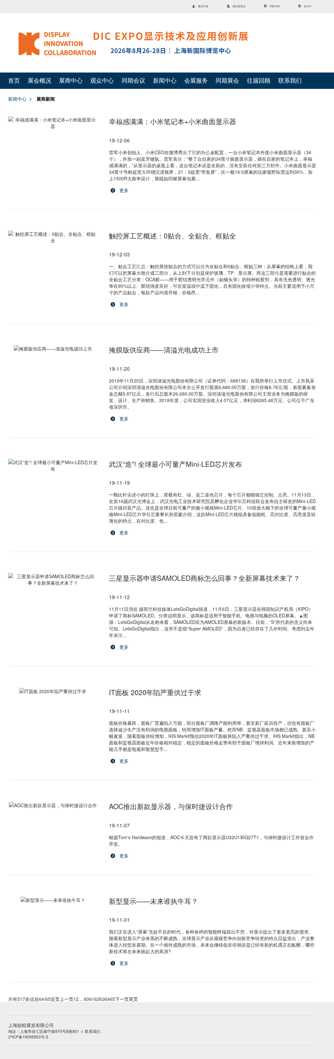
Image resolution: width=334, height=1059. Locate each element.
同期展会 (227, 80)
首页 (14, 80)
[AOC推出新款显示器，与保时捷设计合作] (53, 804)
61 (91, 999)
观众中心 (102, 80)
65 (112, 999)
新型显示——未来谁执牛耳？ (153, 901)
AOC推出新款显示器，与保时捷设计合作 (171, 806)
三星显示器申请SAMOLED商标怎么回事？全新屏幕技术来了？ (204, 578)
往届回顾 (258, 80)
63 (102, 999)
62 (96, 999)
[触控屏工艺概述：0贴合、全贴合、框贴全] (53, 237)
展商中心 (71, 80)
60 (86, 999)
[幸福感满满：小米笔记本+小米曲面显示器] (53, 122)
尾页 (133, 999)
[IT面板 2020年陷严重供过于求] (53, 690)
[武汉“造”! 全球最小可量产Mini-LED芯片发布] (53, 465)
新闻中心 (164, 80)
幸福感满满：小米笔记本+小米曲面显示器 (172, 121)
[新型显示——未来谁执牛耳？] (53, 899)
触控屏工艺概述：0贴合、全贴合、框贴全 (172, 235)
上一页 (66, 999)
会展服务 (196, 80)
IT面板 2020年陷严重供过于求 (155, 692)
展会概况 (39, 80)
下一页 (122, 999)
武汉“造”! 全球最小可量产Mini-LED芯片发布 (175, 464)
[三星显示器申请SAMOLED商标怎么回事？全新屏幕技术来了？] (53, 579)
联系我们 (290, 80)
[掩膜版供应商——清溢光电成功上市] (53, 348)
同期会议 (133, 80)
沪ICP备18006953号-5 (28, 1036)
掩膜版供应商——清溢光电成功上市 (164, 349)
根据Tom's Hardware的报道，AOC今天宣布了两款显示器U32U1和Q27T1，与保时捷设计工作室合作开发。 (211, 834)
